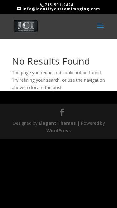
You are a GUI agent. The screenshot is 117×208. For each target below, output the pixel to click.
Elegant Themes (57, 123)
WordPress (58, 130)
